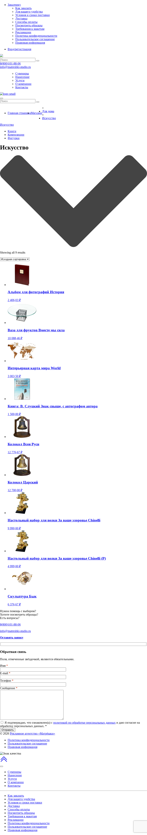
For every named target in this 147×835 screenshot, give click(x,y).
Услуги (19, 80)
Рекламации (23, 32)
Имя (4, 665)
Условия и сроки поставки (32, 15)
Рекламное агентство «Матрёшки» (32, 733)
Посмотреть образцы (28, 25)
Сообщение (8, 688)
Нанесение (22, 77)
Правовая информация (30, 42)
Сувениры (22, 73)
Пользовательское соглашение (35, 39)
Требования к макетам (29, 28)
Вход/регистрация (19, 49)
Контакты (21, 87)
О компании (23, 83)
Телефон (6, 680)
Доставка (21, 18)
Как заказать (23, 8)
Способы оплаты (26, 22)
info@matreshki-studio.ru (15, 67)
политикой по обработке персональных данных (84, 722)
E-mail (5, 673)
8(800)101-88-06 (10, 63)
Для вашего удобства (29, 11)
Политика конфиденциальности (36, 35)
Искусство (7, 124)
